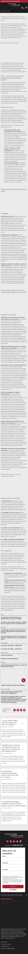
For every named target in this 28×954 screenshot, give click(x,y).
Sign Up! (13, 886)
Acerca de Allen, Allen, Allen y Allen (11, 895)
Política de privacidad (6, 944)
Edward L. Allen (6, 10)
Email (3, 856)
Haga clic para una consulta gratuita (10, 1)
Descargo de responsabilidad (7, 948)
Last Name (5, 869)
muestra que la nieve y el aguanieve (15, 32)
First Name (5, 862)
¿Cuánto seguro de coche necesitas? (13, 685)
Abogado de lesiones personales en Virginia (12, 16)
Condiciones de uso (5, 946)
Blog (2, 10)
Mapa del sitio (4, 942)
